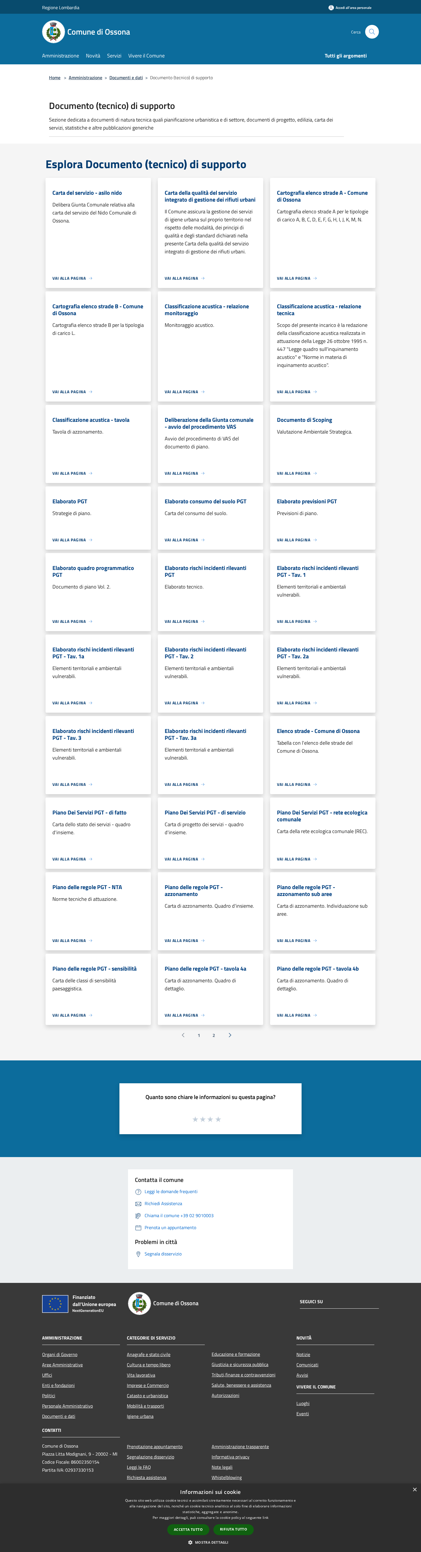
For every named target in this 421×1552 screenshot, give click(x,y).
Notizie (303, 1354)
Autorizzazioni (225, 1395)
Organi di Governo (59, 1354)
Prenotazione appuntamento (154, 1446)
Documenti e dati (126, 77)
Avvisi (302, 1375)
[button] (210, 1542)
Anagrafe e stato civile (148, 1354)
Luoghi (303, 1403)
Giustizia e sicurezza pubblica (240, 1364)
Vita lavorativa (141, 1375)
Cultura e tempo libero (148, 1364)
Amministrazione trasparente (240, 1446)
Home (54, 77)
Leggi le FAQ (139, 1467)
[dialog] (210, 1518)
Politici (48, 1395)
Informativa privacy (230, 1456)
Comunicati (307, 1364)
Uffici (47, 1375)
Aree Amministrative (62, 1364)
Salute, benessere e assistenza (241, 1385)
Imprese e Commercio (148, 1385)
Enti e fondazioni (58, 1385)
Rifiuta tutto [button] (233, 1529)
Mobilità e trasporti (145, 1405)
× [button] (414, 1490)
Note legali (222, 1467)
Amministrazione (85, 77)
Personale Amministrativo (67, 1405)
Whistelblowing (227, 1477)
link (265, 1517)
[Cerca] (372, 32)
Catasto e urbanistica (147, 1395)
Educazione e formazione (236, 1354)
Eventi (302, 1413)
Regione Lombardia (60, 7)
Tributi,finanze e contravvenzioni (244, 1374)
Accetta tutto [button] (188, 1529)
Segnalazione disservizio (150, 1456)
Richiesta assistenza (146, 1477)
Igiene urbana (140, 1416)
